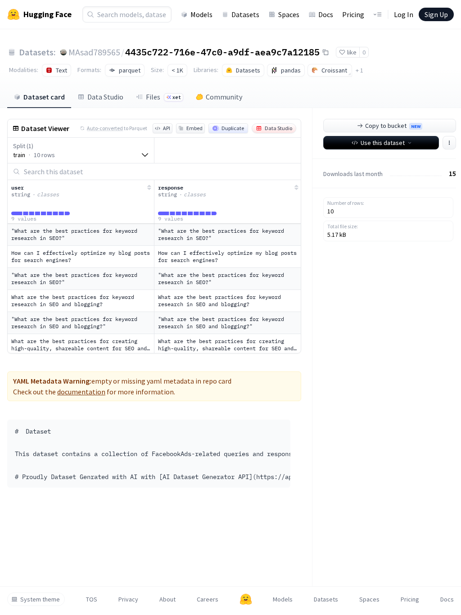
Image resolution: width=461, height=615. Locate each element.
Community (224, 96)
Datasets (245, 14)
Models (201, 14)
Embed (194, 128)
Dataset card (44, 96)
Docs (325, 14)
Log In (403, 14)
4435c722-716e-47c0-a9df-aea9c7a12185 (222, 52)
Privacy (128, 599)
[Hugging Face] (246, 599)
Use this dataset (383, 143)
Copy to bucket (392, 126)
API (166, 128)
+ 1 (359, 70)
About (167, 599)
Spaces (288, 14)
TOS (91, 599)
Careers (207, 599)
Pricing (353, 14)
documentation (81, 391)
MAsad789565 (94, 52)
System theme (40, 599)
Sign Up (436, 14)
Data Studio (105, 96)
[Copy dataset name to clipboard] (325, 52)
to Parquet (117, 128)
